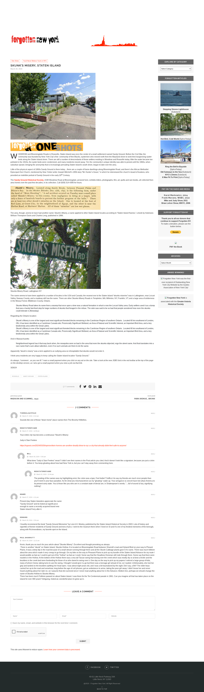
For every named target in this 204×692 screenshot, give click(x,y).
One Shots (15, 61)
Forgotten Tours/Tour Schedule (69, 49)
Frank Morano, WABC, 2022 (176, 198)
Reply (153, 413)
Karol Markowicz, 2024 (176, 195)
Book (42, 49)
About (28, 49)
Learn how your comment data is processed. (61, 650)
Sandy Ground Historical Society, (29, 180)
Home (16, 49)
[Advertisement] (71, 16)
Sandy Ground (28, 376)
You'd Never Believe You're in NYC (35, 61)
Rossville (15, 376)
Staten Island (43, 376)
